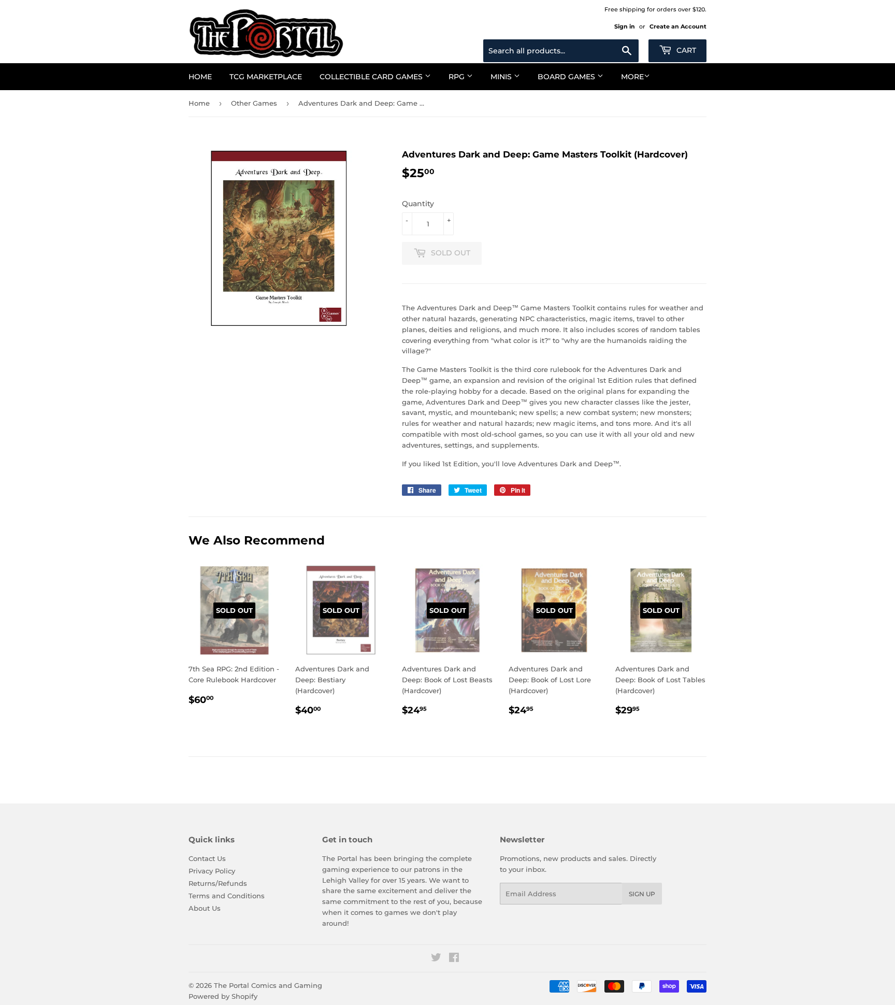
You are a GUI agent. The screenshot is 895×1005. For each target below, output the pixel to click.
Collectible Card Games (372, 76)
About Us (205, 908)
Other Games (254, 103)
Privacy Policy (212, 871)
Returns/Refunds (218, 883)
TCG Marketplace (265, 76)
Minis (502, 76)
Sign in (624, 26)
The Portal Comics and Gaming (268, 985)
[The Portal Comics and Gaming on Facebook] (454, 959)
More (632, 76)
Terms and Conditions (227, 896)
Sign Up (642, 894)
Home (200, 76)
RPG (458, 76)
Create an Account (677, 26)
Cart (685, 50)
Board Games (567, 76)
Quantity (418, 203)
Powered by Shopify (223, 996)
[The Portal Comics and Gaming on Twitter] (436, 959)
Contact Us (207, 858)
